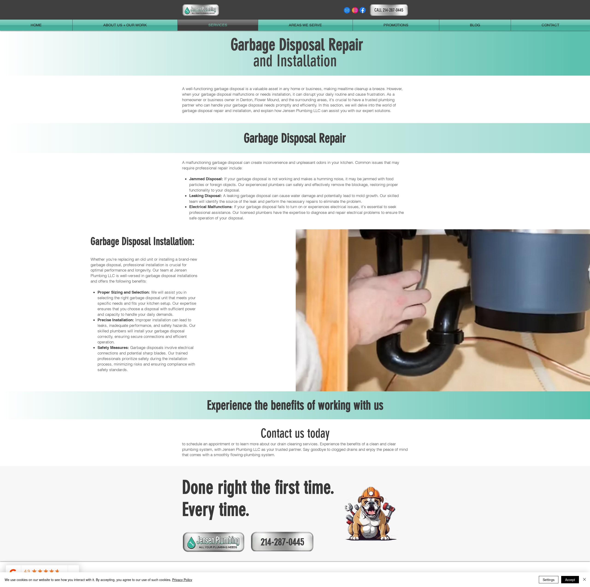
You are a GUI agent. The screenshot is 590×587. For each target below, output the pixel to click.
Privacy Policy (182, 579)
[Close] (584, 579)
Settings (549, 579)
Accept (570, 579)
